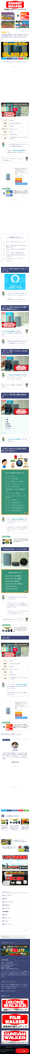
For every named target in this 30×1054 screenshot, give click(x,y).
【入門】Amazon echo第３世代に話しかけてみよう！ (16, 255)
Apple (5, 914)
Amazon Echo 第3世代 (19, 150)
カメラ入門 (7, 908)
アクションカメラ (8, 901)
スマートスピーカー (17, 734)
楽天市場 (18, 181)
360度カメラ (7, 905)
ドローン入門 (7, 895)
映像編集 (6, 911)
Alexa (3, 734)
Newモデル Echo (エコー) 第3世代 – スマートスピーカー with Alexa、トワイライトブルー (21, 171)
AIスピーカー (4, 32)
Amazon (18, 179)
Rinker (21, 175)
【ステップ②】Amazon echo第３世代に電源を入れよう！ (16, 246)
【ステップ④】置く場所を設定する (15, 252)
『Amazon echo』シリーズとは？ (14, 258)
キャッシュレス (8, 924)
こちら (6, 990)
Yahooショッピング (21, 183)
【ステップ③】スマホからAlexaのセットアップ (16, 249)
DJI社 (5, 898)
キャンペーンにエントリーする (22, 1050)
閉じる (21, 237)
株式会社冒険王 (9, 962)
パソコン (6, 921)
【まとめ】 (9, 260)
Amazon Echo (9, 734)
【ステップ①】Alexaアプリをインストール (16, 242)
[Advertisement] (15, 83)
